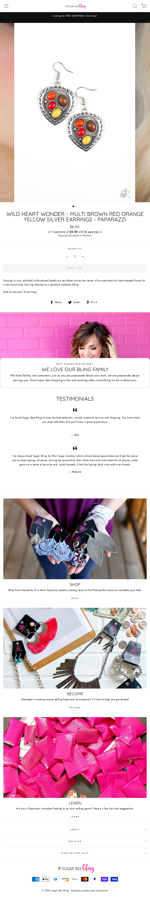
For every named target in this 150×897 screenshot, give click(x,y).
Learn (75, 816)
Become (75, 707)
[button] (75, 232)
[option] (75, 16)
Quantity (75, 248)
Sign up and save (75, 853)
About (74, 829)
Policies (75, 841)
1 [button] (74, 206)
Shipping (63, 235)
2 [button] (77, 207)
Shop (75, 598)
